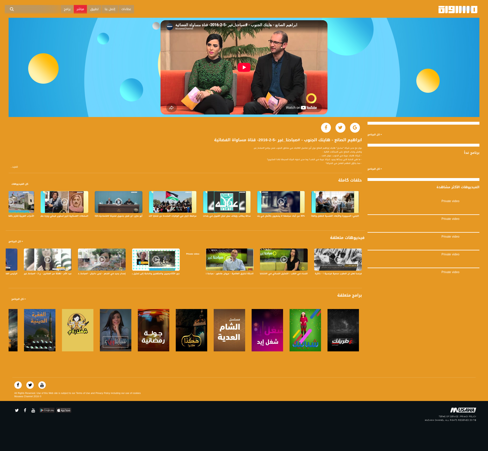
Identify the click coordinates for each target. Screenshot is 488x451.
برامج (67, 9)
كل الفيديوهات (19, 184)
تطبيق (94, 9)
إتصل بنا (110, 9)
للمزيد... (14, 167)
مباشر (80, 9)
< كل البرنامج (16, 241)
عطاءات (126, 9)
